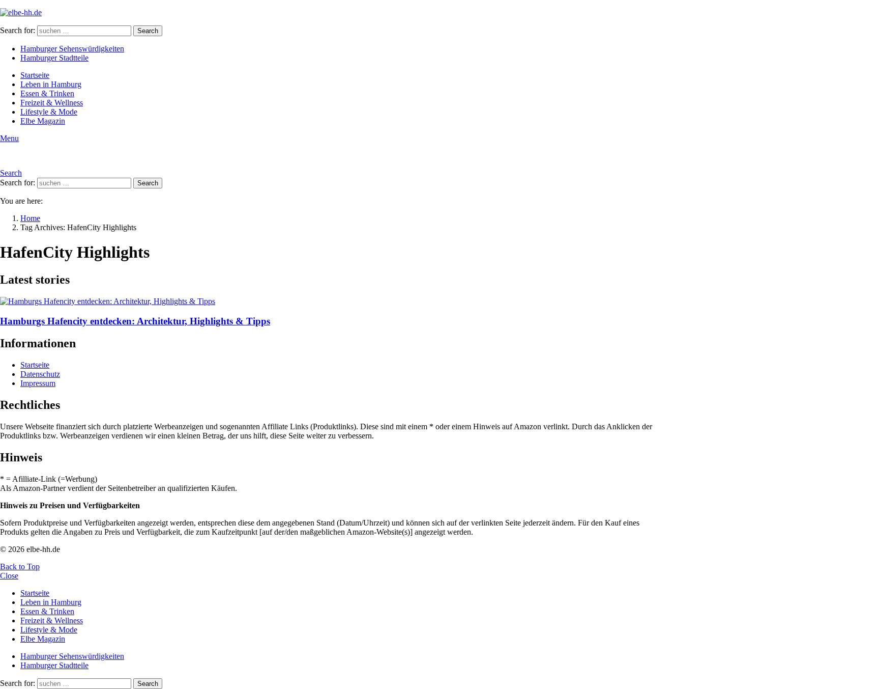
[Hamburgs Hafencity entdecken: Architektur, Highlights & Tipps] (333, 301)
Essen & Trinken (47, 93)
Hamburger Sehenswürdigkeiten (72, 48)
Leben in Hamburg (50, 84)
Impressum (37, 383)
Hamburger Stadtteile (54, 57)
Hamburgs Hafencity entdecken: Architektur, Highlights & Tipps (135, 321)
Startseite (34, 75)
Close (9, 575)
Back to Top (20, 566)
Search (147, 31)
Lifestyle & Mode (48, 111)
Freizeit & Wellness (51, 102)
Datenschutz (40, 374)
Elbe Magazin (42, 121)
